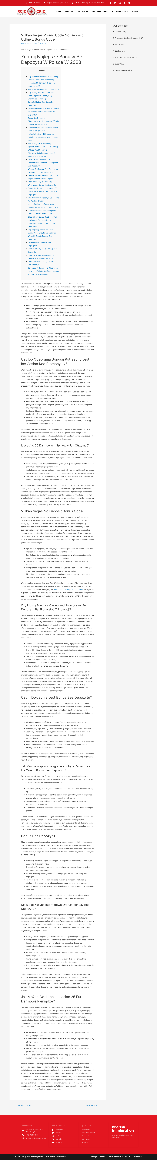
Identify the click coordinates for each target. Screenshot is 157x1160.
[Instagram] (120, 3)
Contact (135, 11)
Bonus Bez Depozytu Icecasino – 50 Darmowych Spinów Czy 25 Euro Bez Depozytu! (43, 191)
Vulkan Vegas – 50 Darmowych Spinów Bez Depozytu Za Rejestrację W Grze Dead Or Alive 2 (43, 146)
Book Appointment (100, 11)
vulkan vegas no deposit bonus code (68, 589)
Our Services (82, 11)
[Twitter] (115, 3)
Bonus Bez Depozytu (36, 118)
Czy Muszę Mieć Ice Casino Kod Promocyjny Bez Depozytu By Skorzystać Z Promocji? (41, 95)
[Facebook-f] (110, 3)
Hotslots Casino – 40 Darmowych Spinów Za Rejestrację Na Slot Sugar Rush (43, 137)
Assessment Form (120, 11)
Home (58, 11)
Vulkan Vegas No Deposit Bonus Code (43, 89)
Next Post (91, 1105)
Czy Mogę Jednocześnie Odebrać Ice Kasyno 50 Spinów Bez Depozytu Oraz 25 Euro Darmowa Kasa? (43, 271)
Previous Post (25, 1105)
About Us (69, 11)
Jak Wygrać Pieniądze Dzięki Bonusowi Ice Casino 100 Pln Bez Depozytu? (41, 223)
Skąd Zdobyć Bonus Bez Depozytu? (42, 217)
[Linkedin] (124, 3)
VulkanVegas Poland (29, 43)
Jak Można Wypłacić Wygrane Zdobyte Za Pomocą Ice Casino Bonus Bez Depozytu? (43, 111)
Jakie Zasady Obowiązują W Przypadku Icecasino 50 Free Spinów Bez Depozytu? (43, 162)
